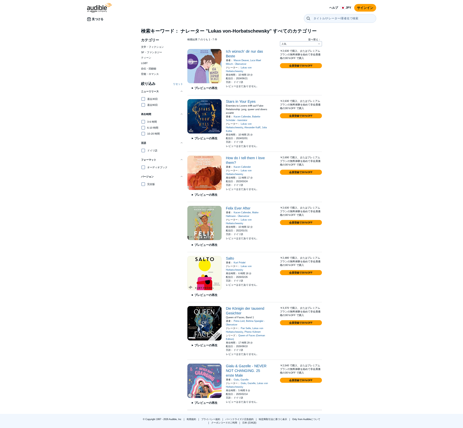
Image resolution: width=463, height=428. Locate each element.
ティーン (146, 57)
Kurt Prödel (239, 262)
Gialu (236, 379)
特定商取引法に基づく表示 (273, 419)
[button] (162, 91)
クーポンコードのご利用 (224, 422)
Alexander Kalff (252, 127)
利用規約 (192, 419)
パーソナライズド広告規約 (239, 419)
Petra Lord (239, 321)
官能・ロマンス (150, 74)
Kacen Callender (242, 116)
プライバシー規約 (211, 419)
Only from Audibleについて (306, 419)
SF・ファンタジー (151, 52)
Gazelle (245, 379)
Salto (230, 258)
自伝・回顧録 (148, 68)
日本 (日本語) (249, 422)
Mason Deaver (241, 60)
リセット (178, 83)
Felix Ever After (238, 208)
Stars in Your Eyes (241, 101)
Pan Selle (246, 328)
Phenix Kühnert (253, 331)
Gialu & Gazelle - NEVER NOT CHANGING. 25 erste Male (246, 370)
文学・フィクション (152, 46)
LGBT (144, 63)
